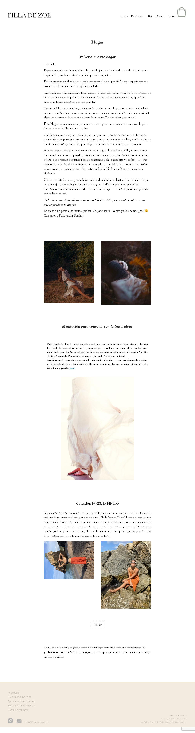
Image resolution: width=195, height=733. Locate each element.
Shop (123, 16)
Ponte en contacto (18, 709)
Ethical (149, 16)
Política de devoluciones (21, 701)
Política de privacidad (19, 697)
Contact (172, 16)
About (160, 16)
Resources (136, 16)
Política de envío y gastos (21, 705)
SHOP (97, 625)
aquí (72, 367)
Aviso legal (13, 692)
